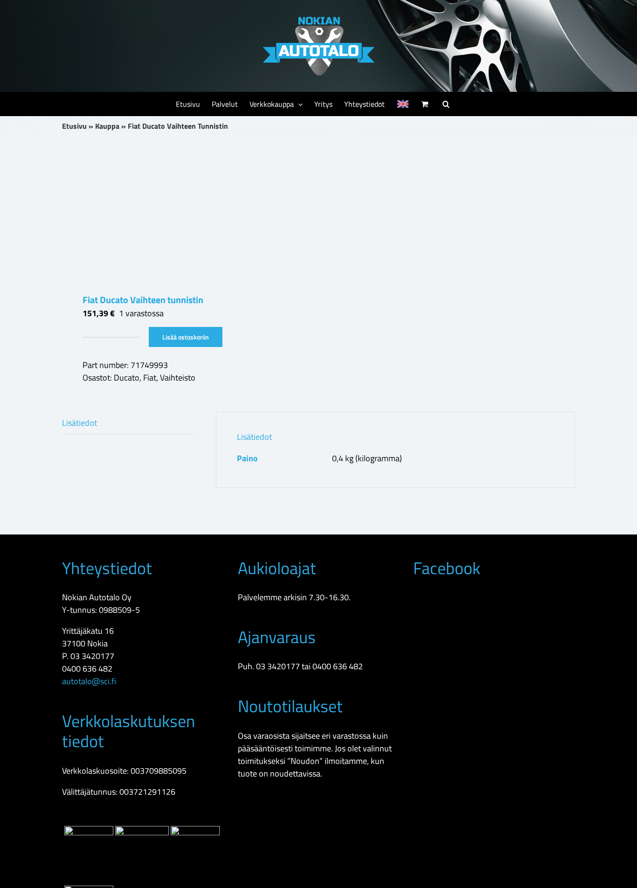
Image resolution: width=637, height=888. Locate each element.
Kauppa (107, 126)
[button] (446, 104)
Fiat (149, 377)
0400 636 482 (87, 668)
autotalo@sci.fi (89, 681)
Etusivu (74, 126)
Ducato (126, 377)
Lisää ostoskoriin (185, 337)
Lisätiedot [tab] (79, 422)
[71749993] (185, 214)
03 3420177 (92, 656)
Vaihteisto (177, 377)
